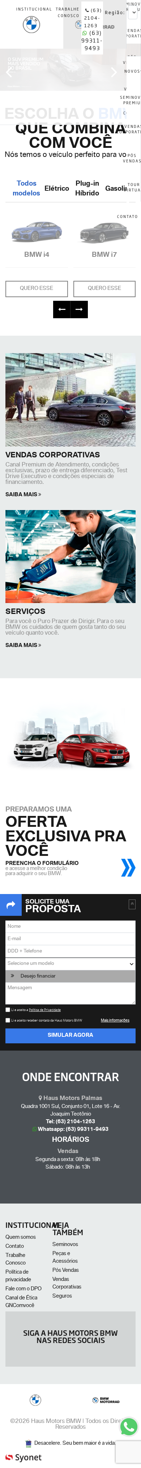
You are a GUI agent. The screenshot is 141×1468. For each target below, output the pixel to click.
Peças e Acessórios (65, 1257)
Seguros (62, 1296)
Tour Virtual (134, 187)
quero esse (36, 288)
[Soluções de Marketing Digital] (23, 1455)
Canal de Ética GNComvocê (21, 1302)
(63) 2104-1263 (93, 18)
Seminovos (65, 1245)
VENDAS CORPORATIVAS (134, 129)
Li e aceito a (36, 1009)
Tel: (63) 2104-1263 (70, 1122)
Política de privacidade (18, 1276)
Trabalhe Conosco (15, 1259)
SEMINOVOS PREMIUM (134, 99)
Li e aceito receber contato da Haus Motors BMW (47, 1020)
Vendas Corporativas (66, 1283)
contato (128, 216)
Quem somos (20, 1237)
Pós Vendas (65, 1270)
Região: (115, 12)
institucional (34, 9)
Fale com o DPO (23, 1289)
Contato (14, 1246)
